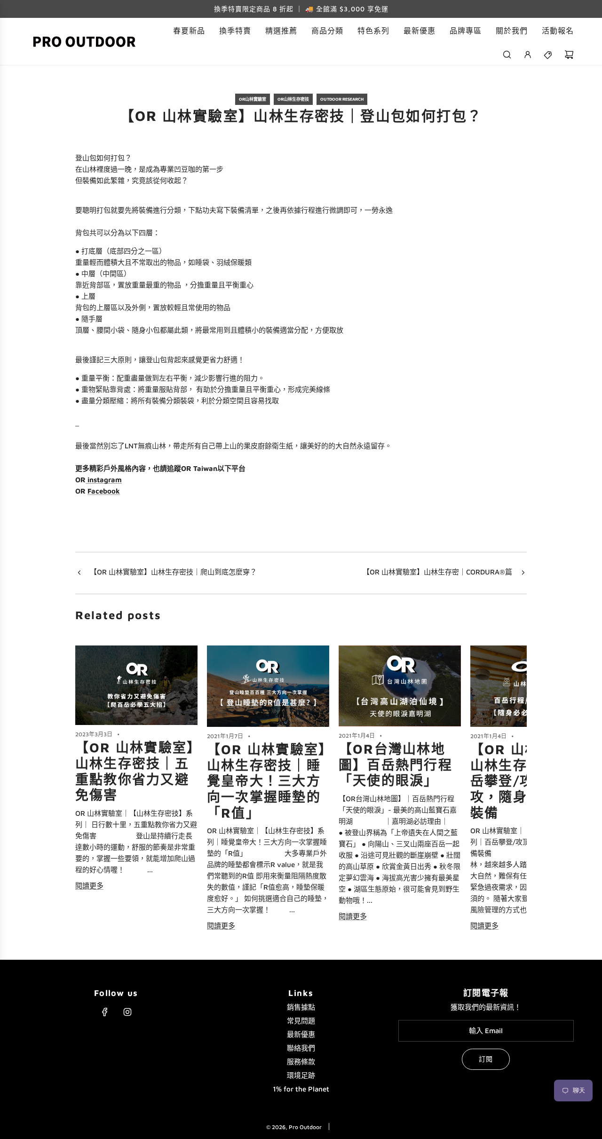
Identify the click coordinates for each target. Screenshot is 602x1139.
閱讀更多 (89, 886)
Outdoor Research (342, 99)
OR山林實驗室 (252, 99)
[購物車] (569, 54)
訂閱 (486, 1059)
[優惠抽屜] (548, 54)
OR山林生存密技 (293, 99)
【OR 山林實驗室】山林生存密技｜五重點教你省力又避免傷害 (134, 771)
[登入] (527, 54)
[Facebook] (105, 1012)
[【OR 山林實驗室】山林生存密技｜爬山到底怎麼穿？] (79, 573)
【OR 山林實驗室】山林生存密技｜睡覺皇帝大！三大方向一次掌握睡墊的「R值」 (266, 780)
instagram (104, 480)
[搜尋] (507, 54)
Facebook (103, 491)
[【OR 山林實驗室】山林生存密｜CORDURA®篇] (523, 573)
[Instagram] (127, 1012)
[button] (85, 788)
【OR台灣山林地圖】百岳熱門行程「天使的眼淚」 (395, 764)
